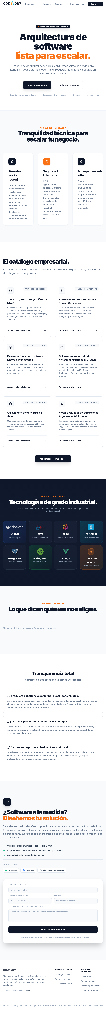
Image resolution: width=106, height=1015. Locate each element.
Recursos (59, 4)
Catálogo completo (63, 974)
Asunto (57, 896)
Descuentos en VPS (64, 984)
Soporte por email (89, 981)
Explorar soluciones (37, 85)
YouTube (87, 1005)
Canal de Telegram (89, 990)
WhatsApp (12, 870)
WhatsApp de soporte (91, 986)
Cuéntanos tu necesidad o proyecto (25, 907)
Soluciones (30, 4)
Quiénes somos (77, 4)
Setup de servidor (63, 979)
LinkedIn (76, 1005)
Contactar (95, 4)
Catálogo (46, 4)
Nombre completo (17, 885)
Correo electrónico (18, 896)
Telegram (30, 870)
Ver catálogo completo (51, 459)
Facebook (98, 1005)
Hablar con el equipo (68, 85)
